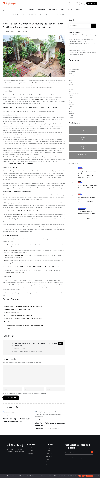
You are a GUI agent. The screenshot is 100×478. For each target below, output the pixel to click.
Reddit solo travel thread (35, 99)
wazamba (71, 115)
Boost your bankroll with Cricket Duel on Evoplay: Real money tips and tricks (82, 45)
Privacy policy (89, 475)
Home (4, 14)
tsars (70, 111)
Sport (70, 106)
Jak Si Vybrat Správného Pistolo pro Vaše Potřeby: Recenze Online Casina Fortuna (82, 36)
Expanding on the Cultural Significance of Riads (17, 309)
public (70, 98)
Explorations (41, 9)
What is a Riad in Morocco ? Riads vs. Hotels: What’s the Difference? (23, 318)
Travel (78, 9)
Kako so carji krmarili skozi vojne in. (87, 185)
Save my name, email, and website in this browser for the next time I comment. (25, 393)
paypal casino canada (74, 93)
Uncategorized (73, 113)
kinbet (70, 82)
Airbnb (6, 261)
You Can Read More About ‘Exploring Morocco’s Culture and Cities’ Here (23, 325)
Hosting (22, 9)
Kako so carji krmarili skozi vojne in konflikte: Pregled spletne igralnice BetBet (81, 40)
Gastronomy (53, 9)
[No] (98, 476)
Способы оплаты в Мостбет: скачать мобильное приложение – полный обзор (83, 49)
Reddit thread (15, 111)
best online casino (74, 69)
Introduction (7, 303)
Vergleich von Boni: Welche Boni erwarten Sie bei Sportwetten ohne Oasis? (82, 53)
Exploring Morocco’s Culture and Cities (13, 273)
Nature (70, 9)
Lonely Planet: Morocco (10, 250)
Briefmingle (7, 424)
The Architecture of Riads (12, 312)
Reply (60, 343)
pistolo (71, 95)
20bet (70, 65)
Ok (79, 475)
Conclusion (7, 328)
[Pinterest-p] (17, 456)
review (70, 100)
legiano (71, 84)
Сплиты (71, 118)
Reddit (34, 83)
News (70, 91)
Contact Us (91, 3)
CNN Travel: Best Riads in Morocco (13, 255)
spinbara (71, 104)
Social (62, 9)
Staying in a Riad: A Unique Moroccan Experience (18, 315)
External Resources (9, 322)
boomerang (72, 71)
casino (70, 73)
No (83, 475)
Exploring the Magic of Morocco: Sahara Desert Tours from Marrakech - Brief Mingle (37, 344)
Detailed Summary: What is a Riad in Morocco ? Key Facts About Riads (23, 306)
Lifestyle (31, 9)
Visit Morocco (7, 245)
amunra (71, 67)
